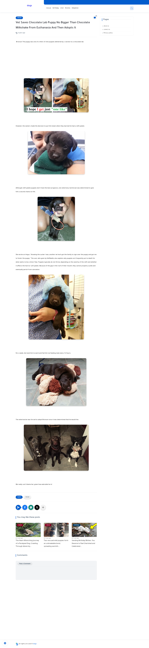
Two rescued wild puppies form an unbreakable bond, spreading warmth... (56, 543)
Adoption (75, 8)
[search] (131, 8)
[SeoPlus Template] (17, 644)
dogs (29, 6)
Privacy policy (108, 33)
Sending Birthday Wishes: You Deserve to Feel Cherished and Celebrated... (83, 543)
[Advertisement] (56, 63)
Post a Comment (24, 564)
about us (106, 26)
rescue (48, 8)
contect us (107, 29)
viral (61, 8)
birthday (56, 8)
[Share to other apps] (43, 507)
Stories (67, 8)
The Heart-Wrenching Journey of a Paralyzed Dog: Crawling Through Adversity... (27, 543)
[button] (24, 507)
